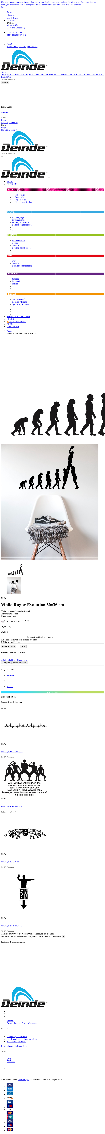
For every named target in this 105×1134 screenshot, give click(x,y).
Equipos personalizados (22, 248)
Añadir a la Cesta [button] (8, 660)
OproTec (16, 263)
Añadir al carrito (8, 646)
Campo (15, 243)
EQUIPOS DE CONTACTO (39, 74)
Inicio (9, 1058)
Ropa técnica (20, 200)
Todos (3, 74)
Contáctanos (11, 1062)
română (34, 46)
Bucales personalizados (22, 266)
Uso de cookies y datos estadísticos (22, 1039)
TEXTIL (11, 74)
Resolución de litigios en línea (14, 1046)
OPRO (55, 74)
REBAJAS (6, 77)
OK (2, 7)
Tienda (9, 331)
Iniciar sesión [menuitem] (12, 25)
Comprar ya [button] (22, 660)
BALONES (20, 74)
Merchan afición (19, 299)
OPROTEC (64, 74)
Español (10, 46)
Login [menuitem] (3, 120)
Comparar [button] (6, 663)
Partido (15, 284)
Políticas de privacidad (16, 1041)
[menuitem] (10, 181)
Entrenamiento (18, 220)
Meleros (15, 245)
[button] (10, 44)
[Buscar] (2, 156)
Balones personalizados (22, 225)
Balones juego (18, 217)
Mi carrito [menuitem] (11, 28)
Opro (14, 261)
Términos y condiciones (17, 1036)
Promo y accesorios (20, 222)
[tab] (55, 675)
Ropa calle (19, 197)
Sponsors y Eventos (20, 304)
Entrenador (17, 281)
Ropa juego (20, 195)
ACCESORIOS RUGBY (81, 74)
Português (26, 46)
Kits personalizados (23, 202)
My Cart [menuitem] (4, 122)
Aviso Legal (23, 1079)
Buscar (5, 82)
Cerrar (23, 646)
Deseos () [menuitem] (20, 28)
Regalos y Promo (19, 302)
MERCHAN (98, 74)
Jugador (15, 279)
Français (18, 46)
